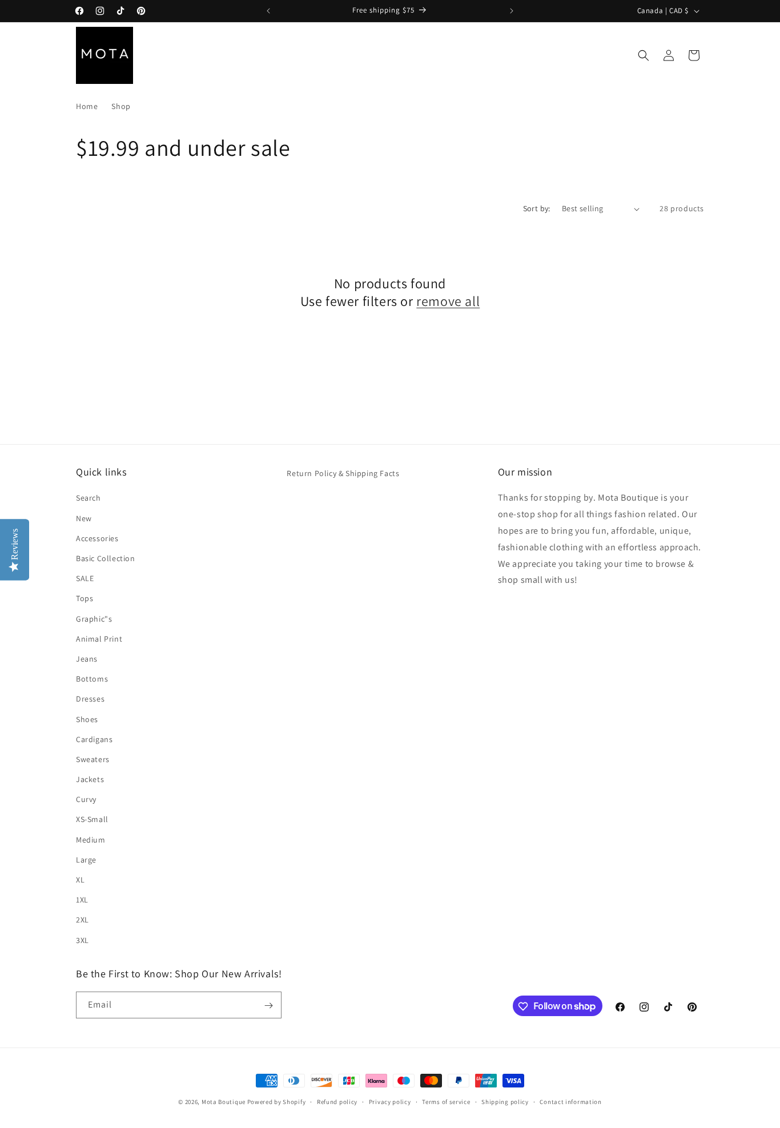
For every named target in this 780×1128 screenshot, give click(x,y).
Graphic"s (94, 618)
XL (80, 879)
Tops (84, 598)
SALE (85, 578)
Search (88, 498)
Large (86, 859)
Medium (91, 839)
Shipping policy (505, 1101)
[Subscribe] (268, 1005)
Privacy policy (390, 1101)
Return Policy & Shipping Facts (343, 473)
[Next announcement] (511, 11)
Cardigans (94, 739)
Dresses (90, 699)
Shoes (87, 719)
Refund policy (337, 1101)
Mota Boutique (224, 1102)
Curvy (86, 799)
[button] (643, 55)
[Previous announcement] (268, 11)
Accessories (97, 538)
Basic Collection (105, 558)
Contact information (570, 1101)
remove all (448, 301)
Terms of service (446, 1101)
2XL (82, 920)
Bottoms (92, 679)
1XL (82, 900)
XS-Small (92, 819)
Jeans (87, 658)
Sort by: (536, 208)
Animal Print (99, 638)
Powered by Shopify (276, 1102)
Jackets (90, 779)
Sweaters (93, 759)
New (84, 518)
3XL (82, 939)
